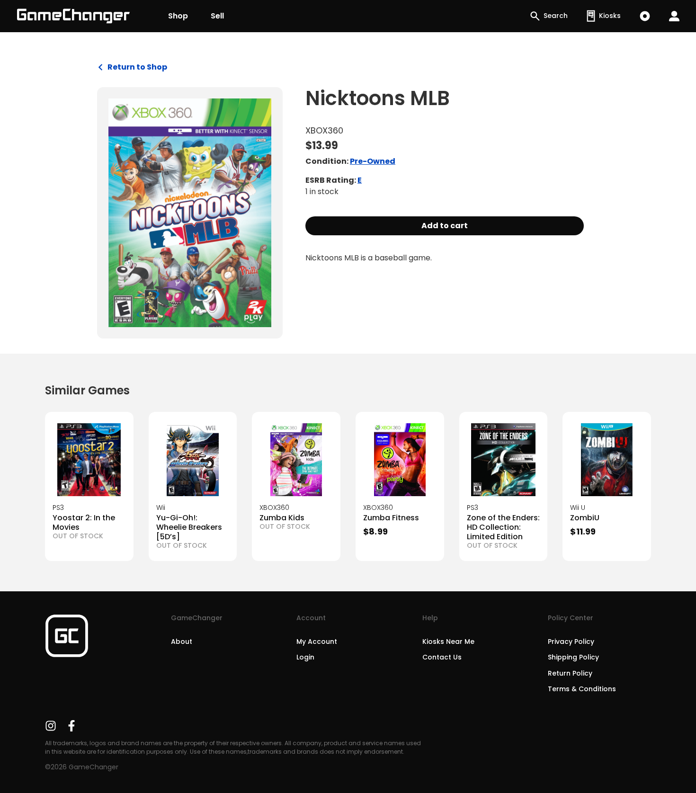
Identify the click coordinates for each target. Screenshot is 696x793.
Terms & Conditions (582, 689)
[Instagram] (50, 725)
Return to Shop (137, 67)
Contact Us (442, 657)
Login (305, 657)
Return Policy (570, 673)
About (181, 641)
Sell (217, 15)
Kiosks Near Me (448, 641)
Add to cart (444, 225)
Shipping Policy (573, 657)
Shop (178, 15)
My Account (316, 641)
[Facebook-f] (71, 725)
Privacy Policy (571, 641)
